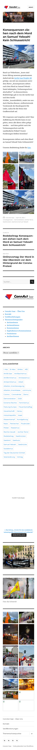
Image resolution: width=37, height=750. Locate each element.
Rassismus (15, 428)
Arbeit (20, 382)
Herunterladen (19, 535)
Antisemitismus (13, 325)
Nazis (6, 424)
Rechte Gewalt (9, 432)
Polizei (6, 428)
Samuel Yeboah (23, 222)
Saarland (15, 222)
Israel (20, 415)
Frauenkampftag (25, 407)
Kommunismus (13, 328)
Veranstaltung (9, 457)
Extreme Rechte (10, 403)
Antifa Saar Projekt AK (23, 78)
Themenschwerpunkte (14, 320)
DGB (20, 399)
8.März (20, 369)
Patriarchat (14, 424)
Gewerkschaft (9, 411)
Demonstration (19, 220)
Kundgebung (22, 419)
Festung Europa (10, 407)
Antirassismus (12, 322)
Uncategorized (7, 220)
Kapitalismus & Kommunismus (19, 331)
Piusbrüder (25, 424)
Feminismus (11, 334)
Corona (6, 394)
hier (29, 148)
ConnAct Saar (10, 217)
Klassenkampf (9, 419)
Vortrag (20, 457)
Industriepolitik (10, 415)
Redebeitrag (9, 436)
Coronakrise (16, 394)
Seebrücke (22, 444)
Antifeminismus (10, 378)
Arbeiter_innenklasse (12, 390)
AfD (26, 369)
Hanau (19, 411)
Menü (31, 7)
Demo (25, 394)
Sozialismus (8, 449)
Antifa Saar (8, 374)
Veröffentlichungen (12, 317)
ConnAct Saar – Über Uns (15, 311)
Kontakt (8, 314)
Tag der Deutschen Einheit (14, 453)
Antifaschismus (13, 336)
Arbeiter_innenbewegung (14, 386)
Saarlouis (16, 440)
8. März (12, 369)
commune (27, 390)
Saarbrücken (7, 222)
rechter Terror (29, 220)
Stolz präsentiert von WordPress (23, 746)
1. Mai (6, 369)
